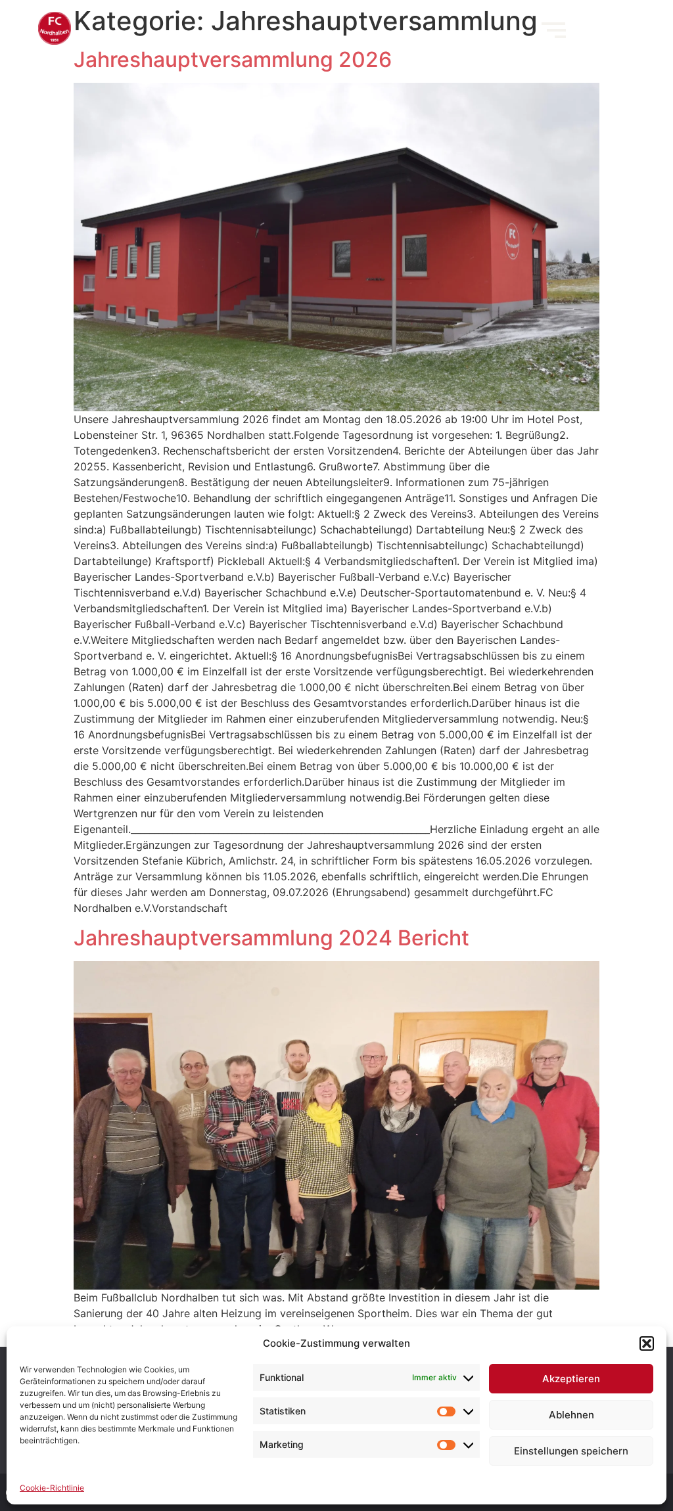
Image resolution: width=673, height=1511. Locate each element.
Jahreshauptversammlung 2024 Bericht (271, 938)
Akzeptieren (571, 1378)
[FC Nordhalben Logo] (54, 28)
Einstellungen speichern (571, 1451)
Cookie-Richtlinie (52, 1488)
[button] (646, 1343)
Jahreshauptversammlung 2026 (233, 59)
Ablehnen (571, 1415)
